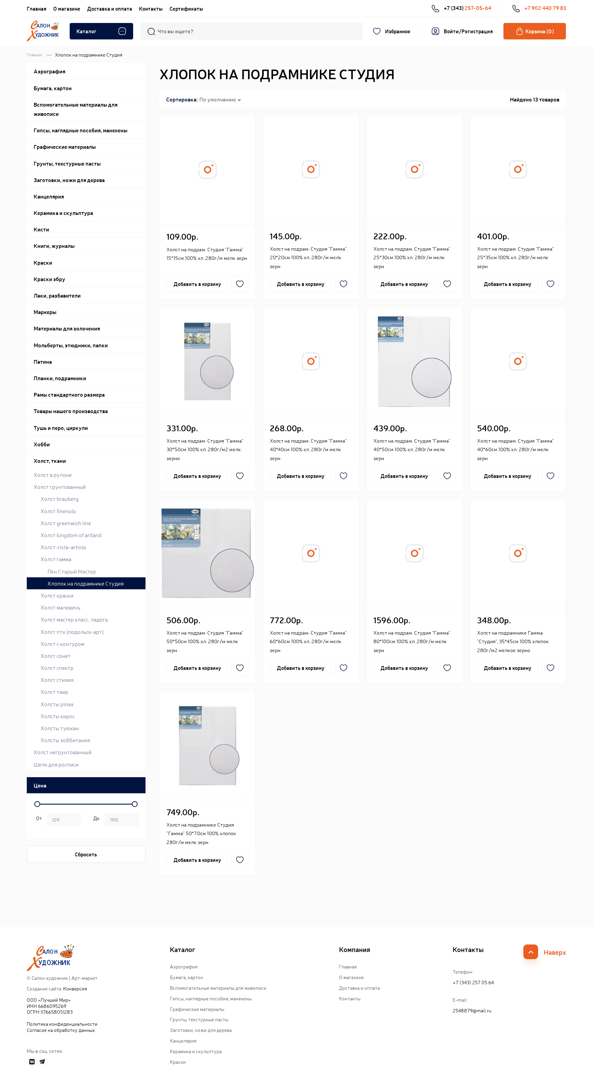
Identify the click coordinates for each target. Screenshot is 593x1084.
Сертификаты (186, 8)
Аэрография (183, 966)
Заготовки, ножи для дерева (201, 1030)
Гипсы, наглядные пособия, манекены (211, 998)
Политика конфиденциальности (62, 1024)
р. (95, 820)
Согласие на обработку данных (61, 1030)
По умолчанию (217, 99)
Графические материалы (197, 1009)
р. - (38, 820)
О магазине (66, 8)
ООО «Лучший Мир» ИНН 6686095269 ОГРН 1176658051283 (50, 1006)
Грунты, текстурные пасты (199, 1019)
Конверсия (75, 988)
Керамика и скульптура (196, 1051)
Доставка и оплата (109, 8)
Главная (36, 8)
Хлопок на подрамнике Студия (85, 583)
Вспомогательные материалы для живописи (218, 988)
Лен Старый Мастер (71, 571)
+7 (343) (467, 7)
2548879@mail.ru (472, 1010)
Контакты (151, 8)
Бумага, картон (186, 977)
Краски (178, 1062)
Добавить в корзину (197, 283)
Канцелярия (183, 1040)
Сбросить (86, 854)
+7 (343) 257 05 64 (473, 982)
